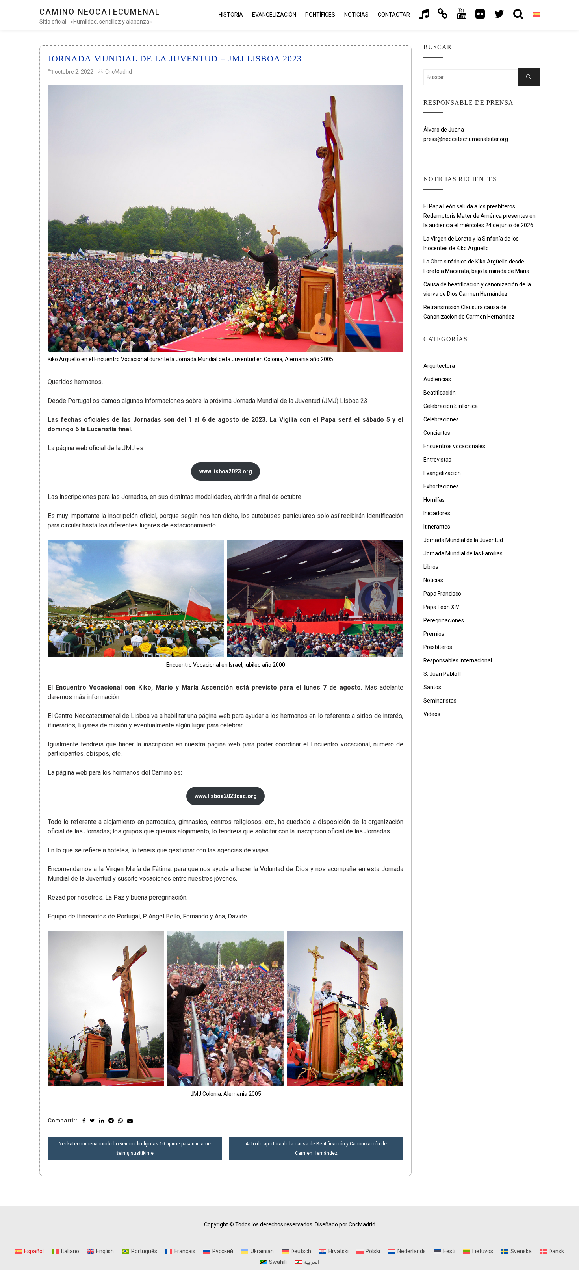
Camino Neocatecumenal (99, 12)
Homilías (434, 500)
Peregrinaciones (443, 620)
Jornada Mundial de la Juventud (463, 540)
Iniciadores (436, 513)
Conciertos (436, 433)
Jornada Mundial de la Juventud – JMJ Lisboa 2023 (175, 58)
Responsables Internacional (457, 660)
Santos (432, 687)
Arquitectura (439, 366)
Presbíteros (437, 647)
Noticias (356, 14)
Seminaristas (440, 701)
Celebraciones (441, 419)
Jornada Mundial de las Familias (463, 553)
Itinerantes (436, 526)
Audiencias (437, 379)
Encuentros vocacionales (454, 446)
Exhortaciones (441, 486)
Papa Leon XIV (441, 607)
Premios (433, 634)
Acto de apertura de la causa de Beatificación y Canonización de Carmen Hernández (316, 1148)
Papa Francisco (442, 593)
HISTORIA (231, 14)
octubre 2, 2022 (74, 72)
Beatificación (439, 393)
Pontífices (320, 14)
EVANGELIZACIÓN (274, 14)
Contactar (394, 14)
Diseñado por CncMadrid (345, 1224)
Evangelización (442, 473)
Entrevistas (437, 459)
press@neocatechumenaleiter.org (465, 139)
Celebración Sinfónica (450, 406)
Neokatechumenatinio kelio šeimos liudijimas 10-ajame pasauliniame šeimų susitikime (135, 1148)
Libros (430, 567)
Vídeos (431, 714)
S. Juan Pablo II (442, 674)
